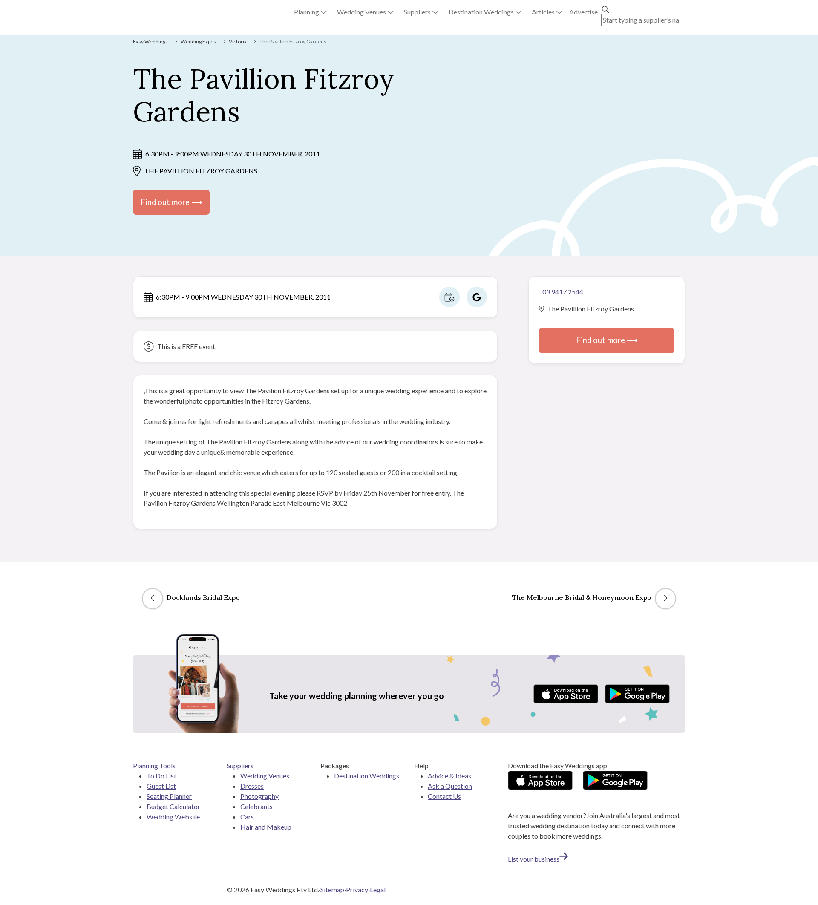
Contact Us (444, 796)
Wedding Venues (264, 776)
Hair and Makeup (265, 827)
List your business (533, 859)
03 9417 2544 (562, 292)
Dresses (252, 786)
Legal (378, 889)
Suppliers (240, 765)
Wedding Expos (198, 41)
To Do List (161, 776)
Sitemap (332, 889)
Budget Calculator (173, 806)
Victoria (238, 41)
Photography (259, 796)
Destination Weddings (366, 776)
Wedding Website (173, 817)
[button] (310, 11)
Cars (247, 817)
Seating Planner (169, 796)
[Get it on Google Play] (637, 693)
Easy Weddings (150, 41)
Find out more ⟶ (171, 202)
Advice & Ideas (449, 776)
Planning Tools (154, 765)
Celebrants (256, 806)
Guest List (161, 786)
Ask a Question (450, 786)
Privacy (357, 889)
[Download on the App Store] (565, 693)
